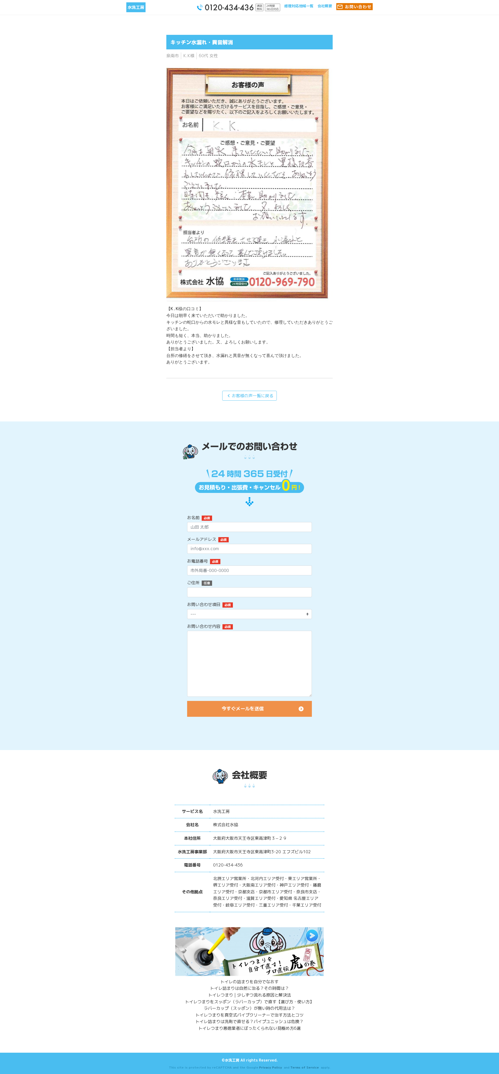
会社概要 (325, 5)
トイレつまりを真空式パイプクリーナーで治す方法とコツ (249, 1015)
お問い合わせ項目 (203, 604)
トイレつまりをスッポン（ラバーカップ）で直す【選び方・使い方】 (249, 1002)
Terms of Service (304, 1067)
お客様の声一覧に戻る (249, 396)
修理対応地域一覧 (298, 5)
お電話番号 (197, 561)
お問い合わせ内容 (203, 626)
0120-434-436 (228, 865)
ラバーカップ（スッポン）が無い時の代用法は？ (249, 1008)
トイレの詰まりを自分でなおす (249, 982)
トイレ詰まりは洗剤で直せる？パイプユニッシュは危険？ (249, 1021)
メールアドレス (201, 539)
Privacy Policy (270, 1067)
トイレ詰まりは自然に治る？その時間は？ (249, 988)
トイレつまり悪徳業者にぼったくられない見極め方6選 (249, 1028)
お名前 (193, 517)
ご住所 (193, 582)
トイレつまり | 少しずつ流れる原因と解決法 (249, 995)
